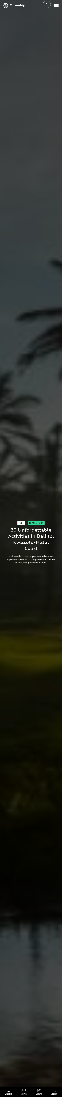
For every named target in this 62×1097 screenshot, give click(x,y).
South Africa (36, 523)
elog (21, 523)
